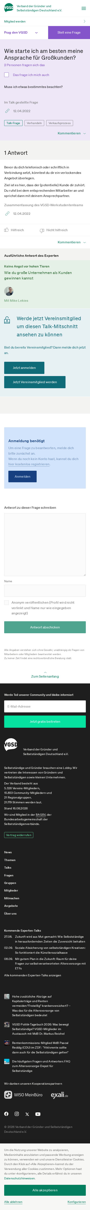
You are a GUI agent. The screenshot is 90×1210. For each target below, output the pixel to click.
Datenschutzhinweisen (19, 1178)
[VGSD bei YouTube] (38, 1115)
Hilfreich (18, 230)
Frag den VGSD (15, 32)
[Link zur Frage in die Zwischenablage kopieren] (8, 111)
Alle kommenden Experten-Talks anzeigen (32, 975)
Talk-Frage (13, 123)
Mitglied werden (15, 21)
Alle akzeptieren (45, 1190)
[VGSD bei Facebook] (5, 1115)
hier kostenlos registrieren (29, 464)
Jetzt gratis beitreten (45, 721)
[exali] (59, 1096)
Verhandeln (34, 123)
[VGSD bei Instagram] (17, 1115)
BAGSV (40, 815)
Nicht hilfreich (57, 230)
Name (8, 581)
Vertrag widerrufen (18, 835)
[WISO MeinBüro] (23, 1096)
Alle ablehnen (13, 1202)
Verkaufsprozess (60, 123)
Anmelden (22, 476)
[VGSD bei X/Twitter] (27, 1115)
